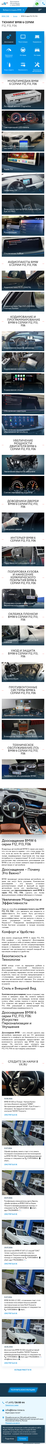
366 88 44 (37, 3)
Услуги (15, 16)
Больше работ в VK (23, 1370)
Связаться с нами (11, 1405)
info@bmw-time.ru (15, 1410)
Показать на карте (12, 1423)
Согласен (22, 1439)
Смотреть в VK (10, 1115)
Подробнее (9, 1439)
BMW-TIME (5, 16)
